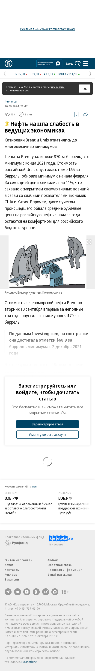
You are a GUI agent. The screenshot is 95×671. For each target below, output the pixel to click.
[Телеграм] (8, 591)
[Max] (54, 591)
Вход (69, 63)
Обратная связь (59, 565)
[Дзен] (26, 591)
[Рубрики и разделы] (85, 63)
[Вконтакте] (17, 591)
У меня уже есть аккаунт (47, 434)
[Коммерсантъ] (8, 63)
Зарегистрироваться (47, 424)
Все (34, 486)
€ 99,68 (34, 74)
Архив (9, 565)
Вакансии (12, 579)
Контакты (12, 570)
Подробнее (29, 662)
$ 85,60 (20, 74)
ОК (85, 88)
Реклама (11, 574)
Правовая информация (65, 570)
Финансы (11, 101)
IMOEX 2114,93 (67, 74)
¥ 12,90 (48, 74)
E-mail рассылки (60, 574)
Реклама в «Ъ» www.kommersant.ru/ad (47, 29)
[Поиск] (77, 63)
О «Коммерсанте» (18, 560)
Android (53, 560)
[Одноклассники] (36, 591)
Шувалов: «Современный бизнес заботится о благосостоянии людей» (28, 508)
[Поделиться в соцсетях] (85, 114)
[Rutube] (45, 591)
